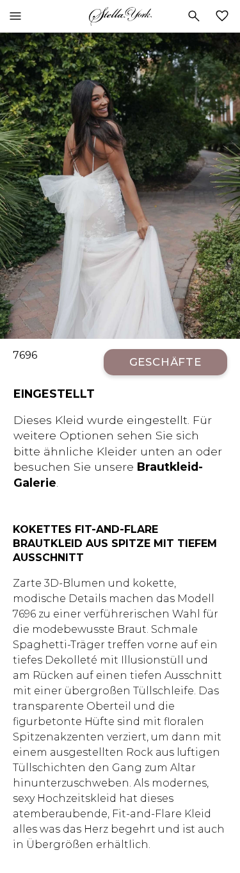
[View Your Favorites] (224, 16)
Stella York (120, 16)
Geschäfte (165, 361)
